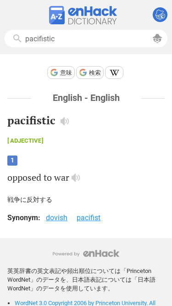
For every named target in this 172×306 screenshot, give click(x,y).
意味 (66, 72)
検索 (95, 72)
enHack (86, 253)
